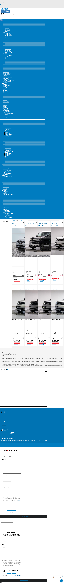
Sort (17, 220)
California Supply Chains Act (9, 113)
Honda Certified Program (7, 74)
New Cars (3, 21)
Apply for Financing (6, 87)
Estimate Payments (6, 86)
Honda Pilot (6, 31)
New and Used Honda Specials (7, 77)
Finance (3, 83)
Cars (4, 32)
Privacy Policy (16, 575)
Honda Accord (7, 38)
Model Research (5, 53)
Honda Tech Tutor (6, 101)
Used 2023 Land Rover (15, 223)
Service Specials (5, 78)
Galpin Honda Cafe (7, 111)
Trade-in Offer (5, 75)
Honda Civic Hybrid (7, 36)
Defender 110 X (41, 225)
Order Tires (5, 93)
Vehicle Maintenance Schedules (8, 98)
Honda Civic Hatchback (8, 35)
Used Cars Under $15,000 (7, 73)
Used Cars (3, 65)
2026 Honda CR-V (7, 56)
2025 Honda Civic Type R (8, 59)
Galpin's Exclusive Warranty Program (8, 80)
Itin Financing (5, 89)
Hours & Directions (6, 104)
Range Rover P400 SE (55, 225)
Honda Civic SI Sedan (8, 34)
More (4, 112)
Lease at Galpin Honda (6, 85)
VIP (1, 446)
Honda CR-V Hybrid (8, 51)
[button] (4, 7)
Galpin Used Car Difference (7, 167)
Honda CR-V (7, 28)
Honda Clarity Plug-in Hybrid (9, 52)
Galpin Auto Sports (6, 107)
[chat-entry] (61, 580)
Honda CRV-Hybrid (7, 29)
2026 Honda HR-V (7, 57)
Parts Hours (5, 99)
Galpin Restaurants (6, 110)
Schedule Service (5, 91)
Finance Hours (5, 84)
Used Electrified (5, 70)
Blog (5, 116)
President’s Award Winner (8, 117)
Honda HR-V (7, 27)
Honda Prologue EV (7, 47)
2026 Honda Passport (8, 58)
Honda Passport (7, 30)
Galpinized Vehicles (6, 79)
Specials (3, 76)
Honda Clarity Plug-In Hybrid (9, 41)
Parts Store (5, 100)
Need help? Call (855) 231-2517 (24, 516)
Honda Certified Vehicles (7, 71)
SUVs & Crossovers (6, 26)
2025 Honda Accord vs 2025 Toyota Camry (11, 60)
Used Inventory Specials (6, 168)
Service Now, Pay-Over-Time (7, 196)
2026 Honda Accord (8, 54)
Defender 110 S (28, 225)
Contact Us (6, 114)
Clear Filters (61, 220)
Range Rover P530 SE (16, 289)
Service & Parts (4, 90)
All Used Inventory (6, 66)
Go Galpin (3, 103)
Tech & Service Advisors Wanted (8, 94)
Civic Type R (6, 37)
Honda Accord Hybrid (8, 49)
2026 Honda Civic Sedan (8, 55)
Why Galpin (5, 105)
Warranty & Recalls (6, 102)
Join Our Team (5, 109)
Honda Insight (7, 39)
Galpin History (5, 106)
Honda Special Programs (7, 81)
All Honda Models (5, 22)
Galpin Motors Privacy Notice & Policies (11, 501)
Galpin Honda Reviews (8, 115)
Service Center (5, 195)
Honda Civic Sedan (7, 33)
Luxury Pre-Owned (6, 72)
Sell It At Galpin (5, 108)
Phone (3, 502)
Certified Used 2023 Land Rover (29, 223)
